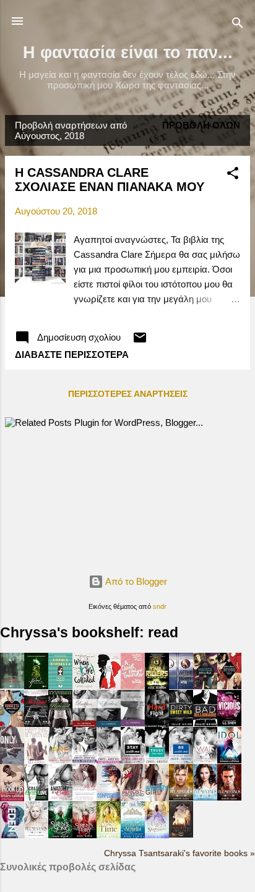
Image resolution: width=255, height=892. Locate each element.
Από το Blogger (135, 581)
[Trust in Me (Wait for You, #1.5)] (157, 763)
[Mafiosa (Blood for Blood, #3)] (205, 686)
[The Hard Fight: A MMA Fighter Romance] (157, 725)
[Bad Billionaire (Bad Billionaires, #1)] (205, 723)
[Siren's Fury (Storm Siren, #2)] (84, 835)
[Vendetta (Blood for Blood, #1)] (12, 723)
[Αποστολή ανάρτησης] (139, 341)
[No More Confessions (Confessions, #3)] (109, 799)
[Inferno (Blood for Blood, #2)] (229, 686)
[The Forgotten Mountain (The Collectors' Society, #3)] (181, 834)
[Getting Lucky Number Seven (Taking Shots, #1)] (84, 797)
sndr (159, 606)
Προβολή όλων (201, 125)
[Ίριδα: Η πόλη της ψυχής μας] (36, 686)
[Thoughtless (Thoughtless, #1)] (133, 723)
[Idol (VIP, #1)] (229, 760)
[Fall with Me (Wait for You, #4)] (84, 763)
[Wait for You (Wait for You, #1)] (205, 760)
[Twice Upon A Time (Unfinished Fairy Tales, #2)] (109, 836)
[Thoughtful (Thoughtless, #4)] (36, 723)
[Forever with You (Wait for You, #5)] (109, 762)
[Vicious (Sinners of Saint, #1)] (229, 723)
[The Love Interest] (109, 686)
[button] (232, 175)
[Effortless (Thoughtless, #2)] (109, 724)
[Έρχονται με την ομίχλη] (12, 685)
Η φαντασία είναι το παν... (128, 52)
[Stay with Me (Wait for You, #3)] (133, 760)
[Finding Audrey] (60, 686)
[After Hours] (181, 686)
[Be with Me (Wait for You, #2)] (181, 760)
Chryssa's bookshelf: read (89, 632)
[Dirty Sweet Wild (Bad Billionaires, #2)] (181, 723)
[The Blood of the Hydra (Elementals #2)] (229, 797)
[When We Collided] (84, 686)
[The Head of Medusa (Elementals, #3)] (205, 797)
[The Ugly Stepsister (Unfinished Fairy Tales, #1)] (157, 836)
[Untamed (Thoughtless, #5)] (60, 724)
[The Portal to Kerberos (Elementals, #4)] (181, 797)
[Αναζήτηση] (237, 25)
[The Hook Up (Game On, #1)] (12, 799)
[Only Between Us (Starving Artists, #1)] (12, 761)
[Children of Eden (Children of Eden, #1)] (12, 835)
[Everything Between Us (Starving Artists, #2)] (36, 761)
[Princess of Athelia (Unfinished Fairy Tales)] (133, 836)
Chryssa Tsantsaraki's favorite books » (179, 853)
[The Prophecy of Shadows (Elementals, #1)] (36, 834)
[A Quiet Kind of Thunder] (133, 686)
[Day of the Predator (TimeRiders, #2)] (157, 687)
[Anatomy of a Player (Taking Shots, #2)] (60, 797)
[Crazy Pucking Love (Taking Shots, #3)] (36, 797)
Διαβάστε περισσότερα (72, 354)
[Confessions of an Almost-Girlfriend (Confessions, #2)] (133, 797)
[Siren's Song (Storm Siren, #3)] (60, 835)
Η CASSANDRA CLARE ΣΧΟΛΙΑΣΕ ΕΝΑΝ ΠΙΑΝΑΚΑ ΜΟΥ (109, 179)
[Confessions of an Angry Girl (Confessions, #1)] (157, 797)
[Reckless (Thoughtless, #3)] (84, 724)
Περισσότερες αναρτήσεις (128, 394)
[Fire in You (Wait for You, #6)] (60, 760)
